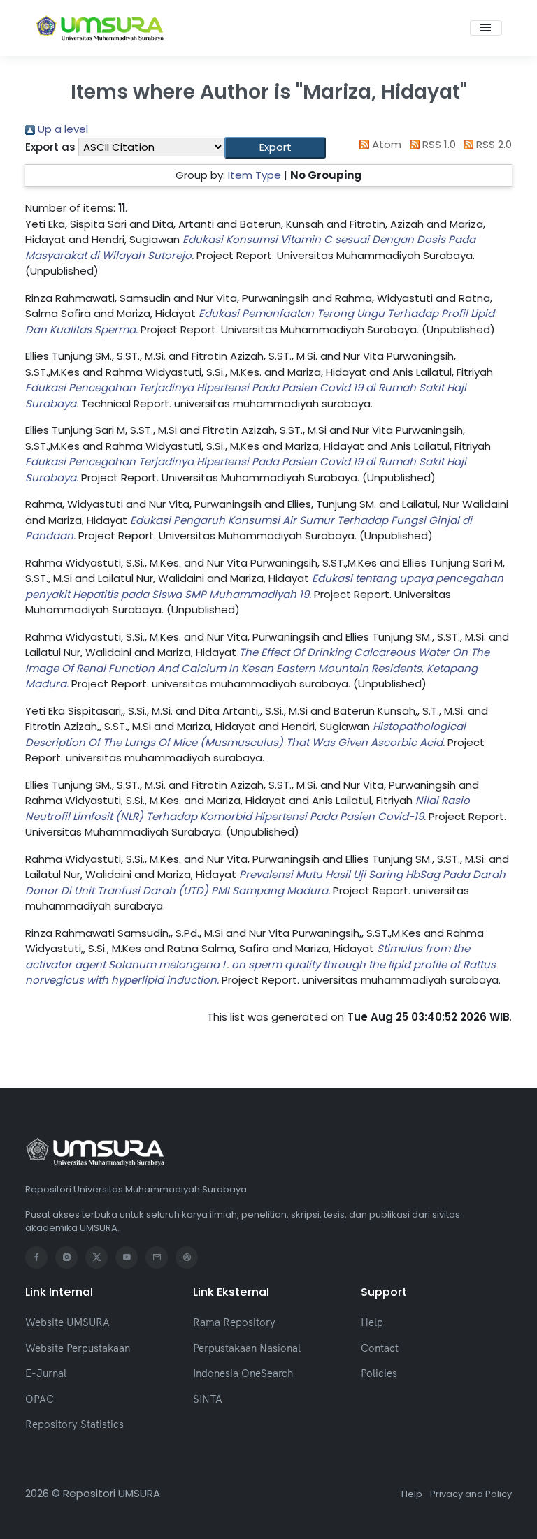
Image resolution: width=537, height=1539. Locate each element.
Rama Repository (234, 1322)
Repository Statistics (74, 1424)
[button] (275, 148)
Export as (50, 147)
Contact (380, 1348)
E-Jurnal (45, 1373)
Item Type (254, 175)
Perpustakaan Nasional (247, 1348)
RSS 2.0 (492, 144)
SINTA (207, 1399)
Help (372, 1322)
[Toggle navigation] (486, 28)
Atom (385, 144)
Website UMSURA (67, 1322)
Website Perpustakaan (77, 1348)
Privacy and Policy (471, 1494)
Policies (379, 1373)
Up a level (61, 129)
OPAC (39, 1399)
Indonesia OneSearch (243, 1373)
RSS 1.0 (438, 144)
